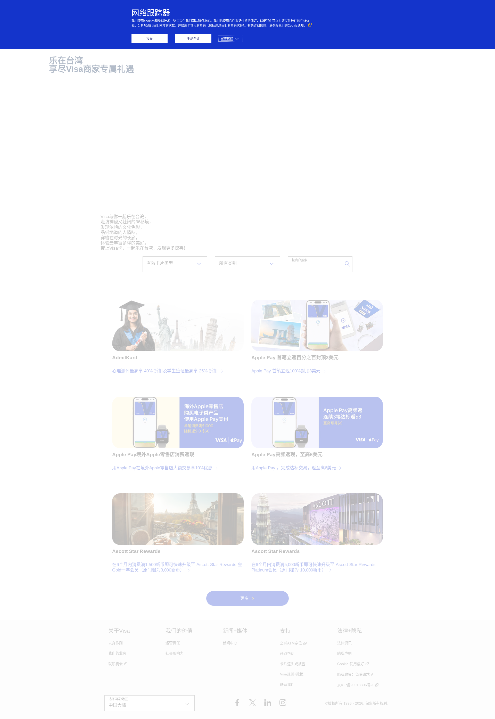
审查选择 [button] (227, 38)
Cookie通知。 (297, 25)
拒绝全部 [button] (193, 38)
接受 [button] (149, 38)
